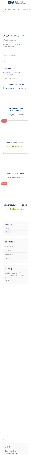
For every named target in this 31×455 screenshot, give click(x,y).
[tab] (7, 62)
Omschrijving (7, 62)
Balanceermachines (11, 453)
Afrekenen (8, 250)
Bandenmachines (10, 451)
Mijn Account (9, 247)
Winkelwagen (9, 254)
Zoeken (8, 232)
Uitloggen (8, 258)
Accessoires (17, 9)
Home (4, 9)
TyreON (9, 9)
